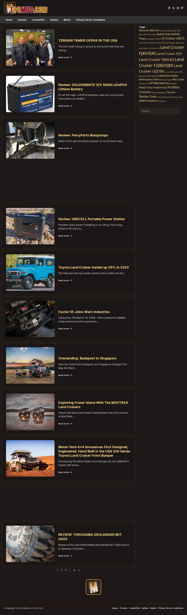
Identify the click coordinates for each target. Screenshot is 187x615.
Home (9, 19)
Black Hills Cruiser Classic (147, 34)
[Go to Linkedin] (182, 8)
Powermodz (160, 87)
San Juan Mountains (159, 93)
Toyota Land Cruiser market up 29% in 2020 (93, 267)
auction (162, 31)
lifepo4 (141, 76)
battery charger (171, 31)
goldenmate (180, 43)
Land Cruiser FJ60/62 (156, 59)
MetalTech (165, 75)
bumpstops (151, 39)
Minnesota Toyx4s (165, 80)
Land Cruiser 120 (154, 48)
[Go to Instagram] (178, 8)
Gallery (54, 19)
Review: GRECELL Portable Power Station (91, 219)
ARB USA (154, 30)
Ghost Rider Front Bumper (166, 43)
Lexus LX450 (169, 72)
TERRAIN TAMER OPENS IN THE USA (87, 40)
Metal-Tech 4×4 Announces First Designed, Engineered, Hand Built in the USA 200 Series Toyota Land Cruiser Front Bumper (94, 451)
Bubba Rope (164, 34)
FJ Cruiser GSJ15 (173, 38)
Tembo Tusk (147, 96)
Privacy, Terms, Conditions (90, 19)
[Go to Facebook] (169, 8)
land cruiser (143, 48)
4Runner (144, 30)
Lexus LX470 (178, 72)
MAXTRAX (155, 76)
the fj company (172, 97)
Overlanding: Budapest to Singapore (87, 358)
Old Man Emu (144, 83)
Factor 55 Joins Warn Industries (84, 312)
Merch (67, 19)
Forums (22, 19)
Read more (63, 57)
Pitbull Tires (146, 87)
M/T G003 (147, 76)
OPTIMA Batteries (159, 83)
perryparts (173, 83)
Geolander (152, 43)
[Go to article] (30, 47)
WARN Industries (148, 100)
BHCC (179, 31)
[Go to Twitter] (173, 8)
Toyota (180, 97)
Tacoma (170, 92)
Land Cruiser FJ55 (169, 54)
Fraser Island (143, 43)
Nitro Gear (178, 79)
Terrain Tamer (161, 97)
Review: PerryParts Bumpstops (83, 135)
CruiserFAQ (38, 19)
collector (158, 39)
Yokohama (162, 101)
